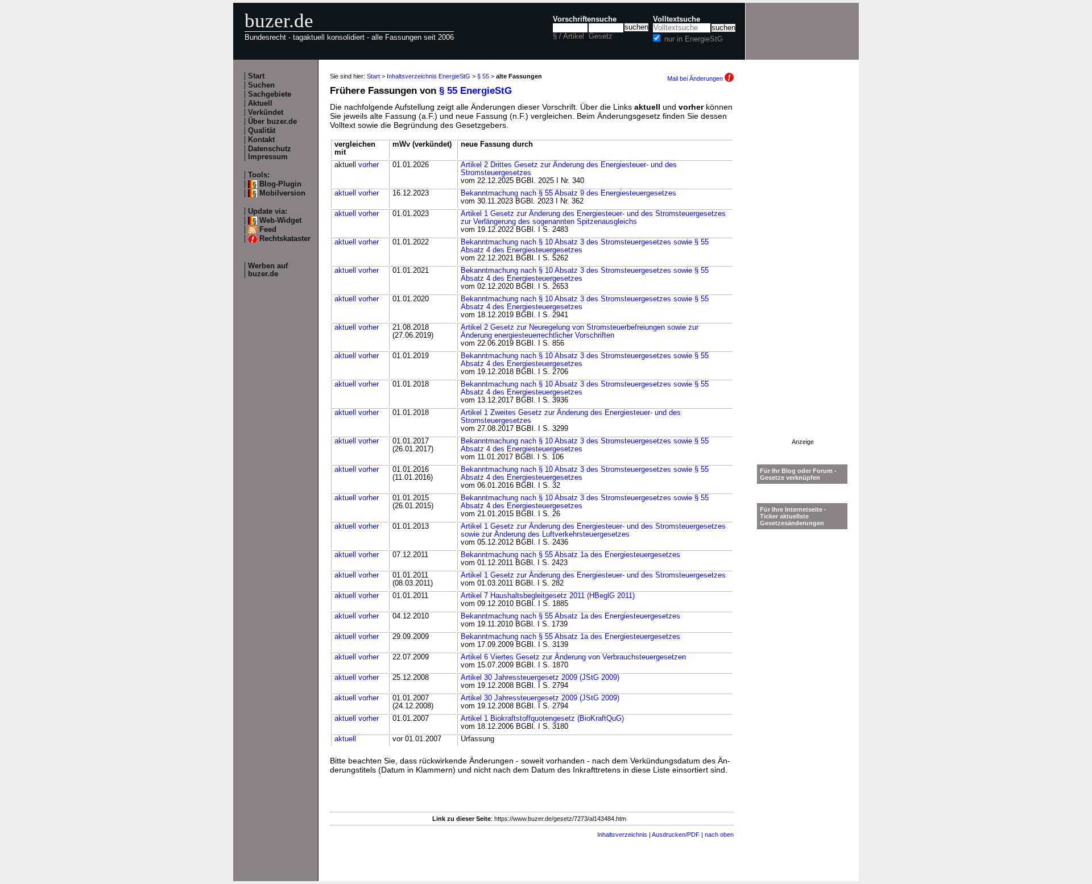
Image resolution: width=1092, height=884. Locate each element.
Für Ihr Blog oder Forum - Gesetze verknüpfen (798, 474)
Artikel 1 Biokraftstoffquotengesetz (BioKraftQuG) (542, 719)
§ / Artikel (568, 36)
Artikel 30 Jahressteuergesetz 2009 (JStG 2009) (540, 678)
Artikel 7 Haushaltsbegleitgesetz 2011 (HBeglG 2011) (548, 596)
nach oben (719, 834)
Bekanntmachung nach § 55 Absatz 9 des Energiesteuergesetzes (568, 193)
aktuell (345, 193)
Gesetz (601, 36)
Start (256, 76)
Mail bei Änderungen (696, 78)
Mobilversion (282, 193)
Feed (267, 230)
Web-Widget (280, 221)
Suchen (261, 85)
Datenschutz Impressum (269, 153)
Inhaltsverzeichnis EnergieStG (428, 76)
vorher (368, 165)
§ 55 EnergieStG (475, 90)
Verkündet (265, 113)
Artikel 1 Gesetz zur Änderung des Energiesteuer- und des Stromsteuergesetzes (593, 575)
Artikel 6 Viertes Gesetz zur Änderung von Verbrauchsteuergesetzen (573, 657)
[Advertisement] (802, 267)
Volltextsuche (676, 19)
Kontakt (261, 140)
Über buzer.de (272, 122)
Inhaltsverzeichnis (622, 834)
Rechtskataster (285, 239)
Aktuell (260, 103)
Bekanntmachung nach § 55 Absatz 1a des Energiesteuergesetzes (570, 555)
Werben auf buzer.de (268, 270)
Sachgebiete (269, 94)
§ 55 (483, 76)
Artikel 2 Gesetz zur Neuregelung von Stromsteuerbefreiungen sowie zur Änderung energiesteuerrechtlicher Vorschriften (579, 331)
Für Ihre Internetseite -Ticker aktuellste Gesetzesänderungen (793, 516)
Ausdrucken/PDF (676, 834)
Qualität (261, 131)
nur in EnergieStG (693, 39)
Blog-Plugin (280, 184)
